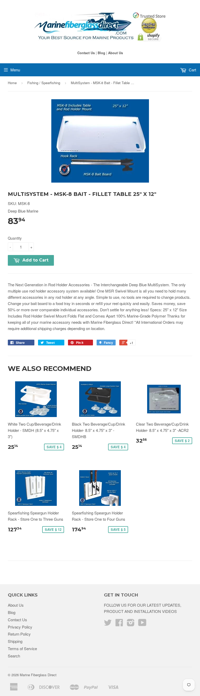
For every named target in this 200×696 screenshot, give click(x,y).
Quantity (15, 238)
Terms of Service (22, 648)
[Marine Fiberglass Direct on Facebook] (119, 624)
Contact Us (86, 53)
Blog (101, 53)
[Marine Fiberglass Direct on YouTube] (142, 624)
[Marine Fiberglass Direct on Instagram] (131, 624)
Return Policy (19, 634)
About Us (115, 53)
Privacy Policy (20, 627)
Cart (192, 69)
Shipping (15, 641)
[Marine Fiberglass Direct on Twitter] (108, 624)
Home (12, 82)
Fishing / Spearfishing (43, 82)
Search (14, 655)
